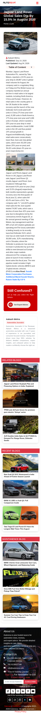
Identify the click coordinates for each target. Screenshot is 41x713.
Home (6, 24)
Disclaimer (17, 706)
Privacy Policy (20, 712)
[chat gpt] (10, 700)
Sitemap (8, 706)
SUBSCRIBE (30, 682)
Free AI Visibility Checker (18, 672)
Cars (12, 24)
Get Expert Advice (21, 305)
